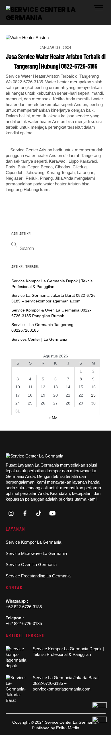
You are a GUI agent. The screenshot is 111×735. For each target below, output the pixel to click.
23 (93, 395)
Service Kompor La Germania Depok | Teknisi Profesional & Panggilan (68, 651)
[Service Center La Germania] (54, 17)
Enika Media (67, 727)
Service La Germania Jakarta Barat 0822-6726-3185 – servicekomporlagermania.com (65, 683)
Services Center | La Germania (39, 339)
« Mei (53, 418)
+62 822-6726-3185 (24, 606)
